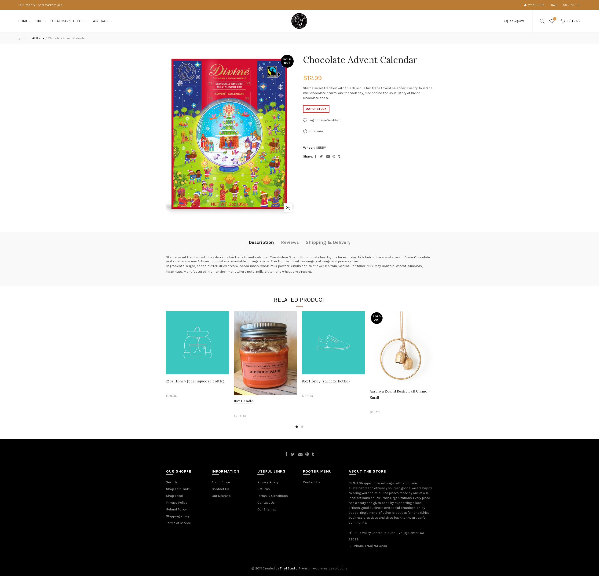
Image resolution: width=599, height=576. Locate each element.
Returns (263, 489)
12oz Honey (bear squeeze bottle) (195, 381)
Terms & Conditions (272, 496)
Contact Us (220, 489)
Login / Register (514, 21)
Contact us (572, 5)
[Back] (22, 38)
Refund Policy (176, 509)
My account (537, 5)
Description (261, 242)
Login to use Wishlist (324, 120)
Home (23, 21)
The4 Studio (288, 568)
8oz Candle (243, 401)
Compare (315, 131)
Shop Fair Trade (178, 489)
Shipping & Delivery (328, 242)
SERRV (321, 148)
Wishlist (554, 19)
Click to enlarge (288, 207)
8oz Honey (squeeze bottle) (326, 381)
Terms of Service (178, 523)
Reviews (290, 242)
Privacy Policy (176, 503)
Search (171, 482)
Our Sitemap (221, 496)
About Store (221, 482)
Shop (39, 21)
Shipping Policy (178, 516)
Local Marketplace (67, 21)
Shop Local (174, 496)
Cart (554, 5)
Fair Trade (100, 21)
